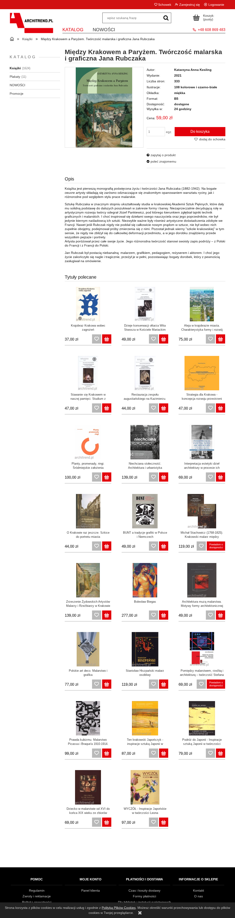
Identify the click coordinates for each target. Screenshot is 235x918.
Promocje (16, 93)
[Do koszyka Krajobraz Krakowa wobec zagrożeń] (106, 339)
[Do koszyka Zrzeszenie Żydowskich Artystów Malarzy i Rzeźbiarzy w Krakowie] (106, 615)
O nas (198, 896)
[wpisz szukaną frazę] (166, 18)
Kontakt (198, 890)
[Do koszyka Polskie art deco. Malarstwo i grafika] (106, 684)
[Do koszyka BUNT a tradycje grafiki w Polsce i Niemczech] (163, 546)
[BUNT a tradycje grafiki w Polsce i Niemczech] (145, 511)
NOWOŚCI (17, 85)
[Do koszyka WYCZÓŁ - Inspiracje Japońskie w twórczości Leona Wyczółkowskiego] (163, 822)
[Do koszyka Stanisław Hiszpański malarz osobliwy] (163, 684)
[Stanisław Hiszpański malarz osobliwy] (145, 649)
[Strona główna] (31, 25)
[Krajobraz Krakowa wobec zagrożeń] (88, 304)
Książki (15, 68)
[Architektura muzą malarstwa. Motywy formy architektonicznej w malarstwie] (202, 580)
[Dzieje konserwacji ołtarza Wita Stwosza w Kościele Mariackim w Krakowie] (145, 304)
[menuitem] (73, 28)
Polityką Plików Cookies (119, 908)
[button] (161, 155)
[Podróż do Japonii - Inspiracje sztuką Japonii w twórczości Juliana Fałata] (202, 718)
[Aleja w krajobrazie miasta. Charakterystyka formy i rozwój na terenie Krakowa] (202, 304)
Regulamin (37, 890)
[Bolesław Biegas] (145, 580)
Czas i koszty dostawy (144, 890)
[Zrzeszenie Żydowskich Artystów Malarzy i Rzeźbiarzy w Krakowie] (88, 580)
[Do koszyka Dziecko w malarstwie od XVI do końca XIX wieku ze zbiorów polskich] (106, 822)
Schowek (164, 4)
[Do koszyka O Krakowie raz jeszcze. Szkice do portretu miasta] (106, 546)
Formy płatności (144, 896)
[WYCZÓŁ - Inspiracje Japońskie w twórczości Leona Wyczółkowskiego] (145, 787)
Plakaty (15, 76)
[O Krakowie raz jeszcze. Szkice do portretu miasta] (88, 511)
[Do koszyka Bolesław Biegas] (163, 615)
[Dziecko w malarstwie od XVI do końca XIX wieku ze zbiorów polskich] (88, 787)
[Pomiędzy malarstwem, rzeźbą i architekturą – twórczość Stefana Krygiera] (202, 649)
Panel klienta (90, 890)
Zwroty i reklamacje (36, 896)
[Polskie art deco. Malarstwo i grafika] (88, 649)
